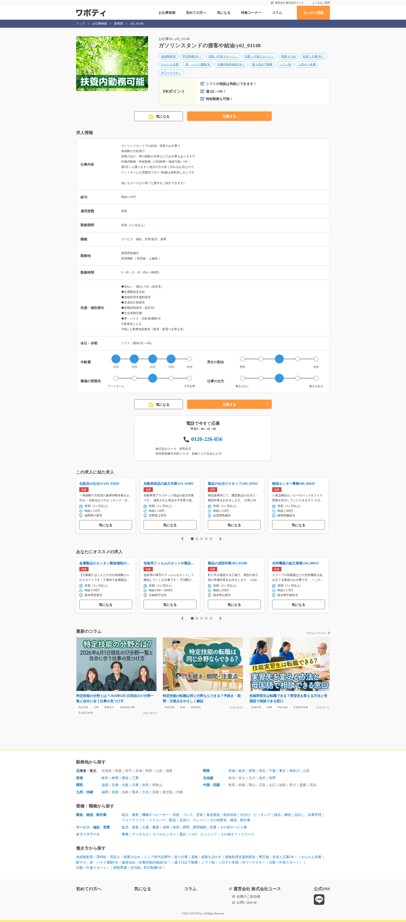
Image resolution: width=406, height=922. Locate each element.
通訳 (182, 834)
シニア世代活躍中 (157, 857)
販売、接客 (130, 827)
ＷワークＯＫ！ (171, 72)
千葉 (272, 770)
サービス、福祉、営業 (93, 827)
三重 (135, 778)
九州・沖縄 (84, 792)
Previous (181, 538)
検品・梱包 (282, 815)
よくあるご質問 (321, 2)
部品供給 (230, 815)
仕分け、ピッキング (255, 815)
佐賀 (115, 792)
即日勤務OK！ (192, 56)
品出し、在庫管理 (307, 815)
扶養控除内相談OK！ (231, 64)
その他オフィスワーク (237, 834)
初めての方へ (196, 12)
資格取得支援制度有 (240, 857)
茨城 (231, 770)
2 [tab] (197, 538)
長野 (272, 778)
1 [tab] (192, 538)
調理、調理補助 (194, 827)
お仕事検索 (167, 12)
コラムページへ (316, 633)
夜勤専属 (120, 867)
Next (220, 538)
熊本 (135, 792)
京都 (115, 785)
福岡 (105, 792)
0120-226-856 (206, 439)
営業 (213, 827)
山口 (272, 785)
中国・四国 (211, 785)
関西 (79, 785)
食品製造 (213, 815)
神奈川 (294, 770)
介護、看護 (150, 827)
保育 (176, 827)
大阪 (125, 785)
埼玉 (262, 770)
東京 (282, 770)
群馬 (252, 770)
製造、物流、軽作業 (91, 815)
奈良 (145, 785)
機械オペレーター (155, 815)
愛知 (125, 778)
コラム (277, 12)
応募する (229, 116)
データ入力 (140, 834)
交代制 (135, 867)
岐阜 (105, 778)
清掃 (165, 827)
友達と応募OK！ (314, 56)
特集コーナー (251, 12)
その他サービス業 (233, 827)
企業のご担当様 (248, 896)
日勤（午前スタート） (223, 56)
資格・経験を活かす (206, 857)
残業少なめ (288, 56)
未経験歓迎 (168, 56)
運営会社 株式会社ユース (289, 2)
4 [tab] (206, 538)
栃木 (242, 770)
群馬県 (118, 23)
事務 (125, 834)
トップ (80, 23)
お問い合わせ (247, 902)
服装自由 (128, 862)
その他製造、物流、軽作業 (230, 820)
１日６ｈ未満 (307, 64)
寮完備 (264, 857)
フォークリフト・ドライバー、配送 (149, 820)
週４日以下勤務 (262, 64)
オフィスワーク (88, 834)
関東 (206, 770)
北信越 (208, 778)
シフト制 (285, 64)
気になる (223, 12)
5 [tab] (210, 538)
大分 (145, 792)
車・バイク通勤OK (197, 64)
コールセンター (164, 834)
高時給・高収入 (108, 857)
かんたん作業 (170, 64)
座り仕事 (181, 857)
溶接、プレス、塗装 (188, 815)
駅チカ (81, 862)
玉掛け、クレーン (192, 820)
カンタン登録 (313, 12)
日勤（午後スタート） (259, 56)
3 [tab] (201, 538)
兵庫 (135, 785)
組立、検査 (130, 815)
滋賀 (105, 785)
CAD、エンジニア (203, 834)
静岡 (115, 778)
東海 (79, 778)
